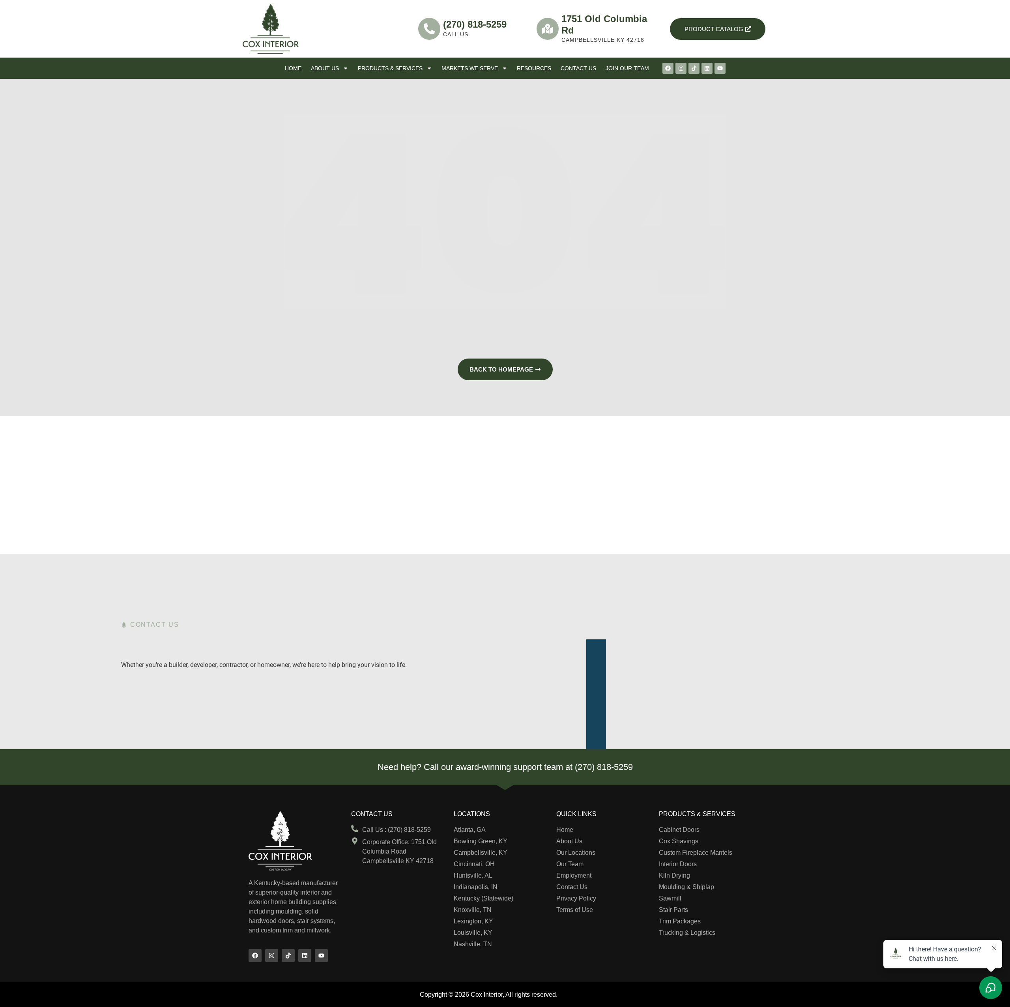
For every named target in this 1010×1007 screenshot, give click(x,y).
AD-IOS (575, 994)
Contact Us (578, 68)
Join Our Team (627, 68)
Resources (534, 68)
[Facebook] (667, 68)
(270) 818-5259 (475, 24)
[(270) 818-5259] (429, 29)
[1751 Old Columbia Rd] (548, 29)
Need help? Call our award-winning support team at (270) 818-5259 (505, 767)
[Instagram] (680, 68)
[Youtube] (720, 68)
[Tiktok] (694, 68)
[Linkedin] (707, 68)
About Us (325, 68)
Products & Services (390, 68)
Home (293, 68)
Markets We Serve (469, 68)
